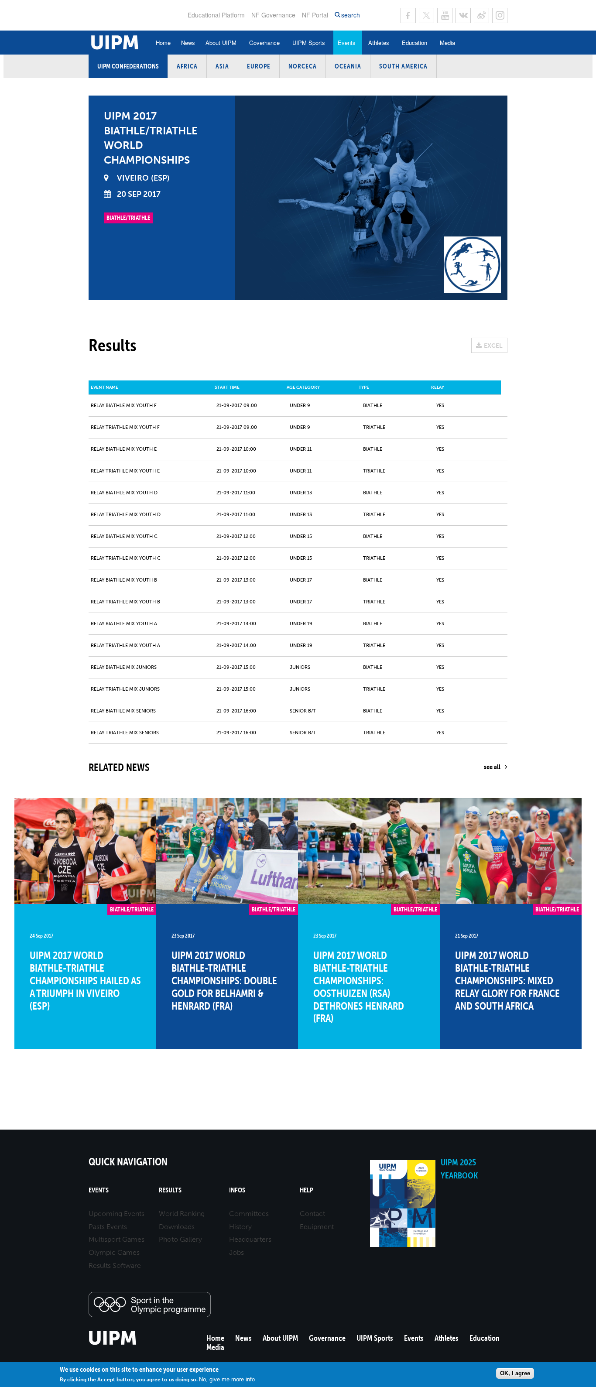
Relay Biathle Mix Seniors (123, 711)
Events (347, 42)
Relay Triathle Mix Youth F (125, 427)
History (240, 1227)
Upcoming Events (116, 1213)
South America (403, 66)
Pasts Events (108, 1227)
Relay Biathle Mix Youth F (124, 405)
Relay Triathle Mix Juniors (125, 689)
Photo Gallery (180, 1239)
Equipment (317, 1227)
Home (163, 42)
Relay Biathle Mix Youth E (124, 449)
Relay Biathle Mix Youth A (124, 624)
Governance (264, 42)
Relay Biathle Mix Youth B (124, 580)
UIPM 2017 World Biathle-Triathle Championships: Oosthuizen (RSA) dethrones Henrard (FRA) (358, 986)
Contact (312, 1213)
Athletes (378, 42)
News (188, 42)
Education (414, 42)
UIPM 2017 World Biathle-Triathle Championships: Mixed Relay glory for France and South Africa (507, 980)
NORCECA (302, 66)
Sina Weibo (481, 15)
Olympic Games (114, 1252)
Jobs (236, 1252)
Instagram (499, 15)
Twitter (426, 15)
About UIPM (221, 42)
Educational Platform (216, 14)
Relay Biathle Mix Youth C (124, 536)
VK (463, 15)
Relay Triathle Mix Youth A (125, 645)
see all (492, 766)
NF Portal (315, 14)
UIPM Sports (308, 42)
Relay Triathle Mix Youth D (126, 514)
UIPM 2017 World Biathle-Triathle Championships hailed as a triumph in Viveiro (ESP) (85, 980)
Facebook (408, 15)
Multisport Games (116, 1239)
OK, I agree (515, 1373)
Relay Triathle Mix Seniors (125, 733)
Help (306, 1190)
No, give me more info (227, 1379)
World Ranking (182, 1213)
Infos (237, 1190)
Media (447, 42)
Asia (222, 66)
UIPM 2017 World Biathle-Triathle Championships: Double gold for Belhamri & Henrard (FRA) (224, 980)
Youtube (444, 15)
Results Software (115, 1265)
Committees (249, 1213)
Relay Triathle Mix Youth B (125, 602)
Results (170, 1190)
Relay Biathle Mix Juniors (124, 667)
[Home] (113, 1343)
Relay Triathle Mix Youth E (125, 471)
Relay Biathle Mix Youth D (124, 493)
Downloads (177, 1227)
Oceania (348, 66)
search (350, 15)
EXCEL (493, 345)
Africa (187, 66)
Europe (259, 66)
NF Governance (273, 14)
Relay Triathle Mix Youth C (126, 558)
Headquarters (250, 1239)
